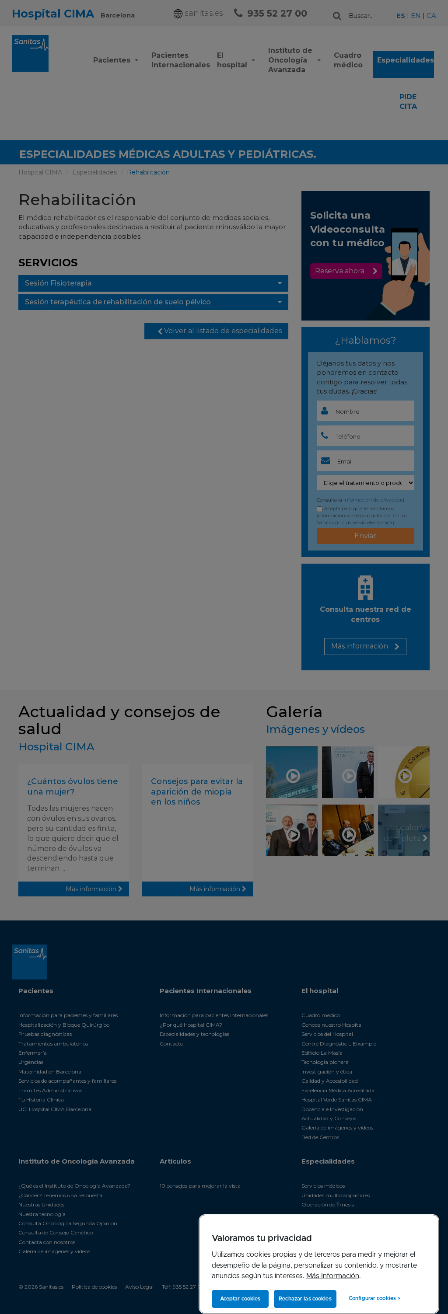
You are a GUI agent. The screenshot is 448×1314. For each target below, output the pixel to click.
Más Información (332, 1275)
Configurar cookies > (374, 1298)
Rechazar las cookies (305, 1298)
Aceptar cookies (240, 1298)
